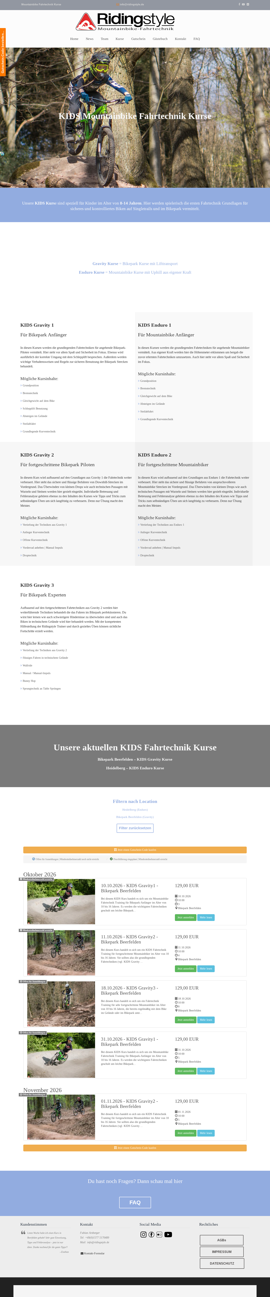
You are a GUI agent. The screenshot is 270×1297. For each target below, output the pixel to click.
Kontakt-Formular (94, 1253)
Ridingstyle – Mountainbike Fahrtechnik (135, 21)
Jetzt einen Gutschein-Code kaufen (136, 849)
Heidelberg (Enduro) (135, 809)
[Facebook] (239, 4)
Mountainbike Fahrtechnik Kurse (41, 4)
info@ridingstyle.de (132, 4)
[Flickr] (248, 4)
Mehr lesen (206, 917)
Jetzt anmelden (185, 917)
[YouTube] (243, 4)
